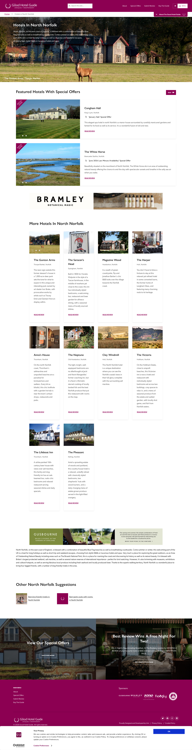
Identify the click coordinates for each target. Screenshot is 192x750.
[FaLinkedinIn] (177, 718)
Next (76, 117)
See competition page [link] (144, 662)
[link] (69, 6)
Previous (19, 117)
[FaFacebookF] (167, 718)
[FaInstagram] (172, 718)
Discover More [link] (48, 655)
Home (7, 14)
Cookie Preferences (41, 746)
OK (169, 731)
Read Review (90, 131)
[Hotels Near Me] (175, 6)
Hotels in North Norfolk (24, 14)
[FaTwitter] (163, 718)
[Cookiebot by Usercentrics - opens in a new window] (19, 745)
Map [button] (169, 92)
